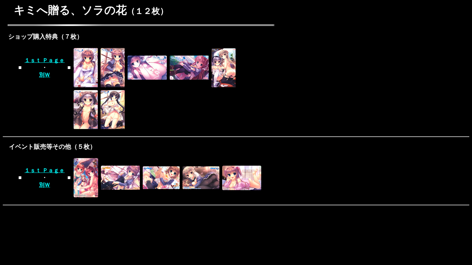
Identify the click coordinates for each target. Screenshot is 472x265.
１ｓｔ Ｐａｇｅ (45, 60)
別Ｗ (44, 75)
